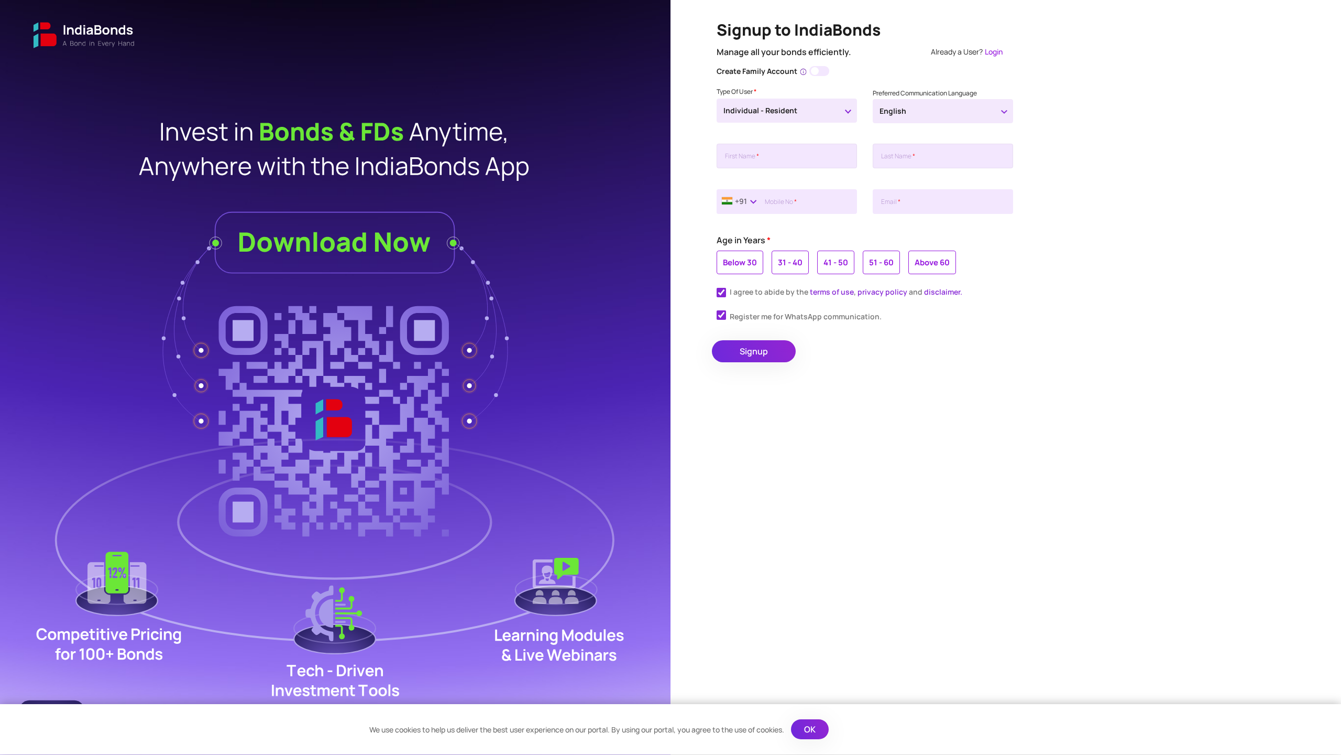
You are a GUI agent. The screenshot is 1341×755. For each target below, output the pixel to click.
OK (810, 729)
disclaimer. (943, 292)
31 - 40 (790, 262)
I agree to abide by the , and (846, 292)
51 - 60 (881, 262)
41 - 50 (835, 262)
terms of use (832, 292)
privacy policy (882, 292)
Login (994, 52)
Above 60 (932, 262)
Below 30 (740, 262)
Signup (754, 351)
